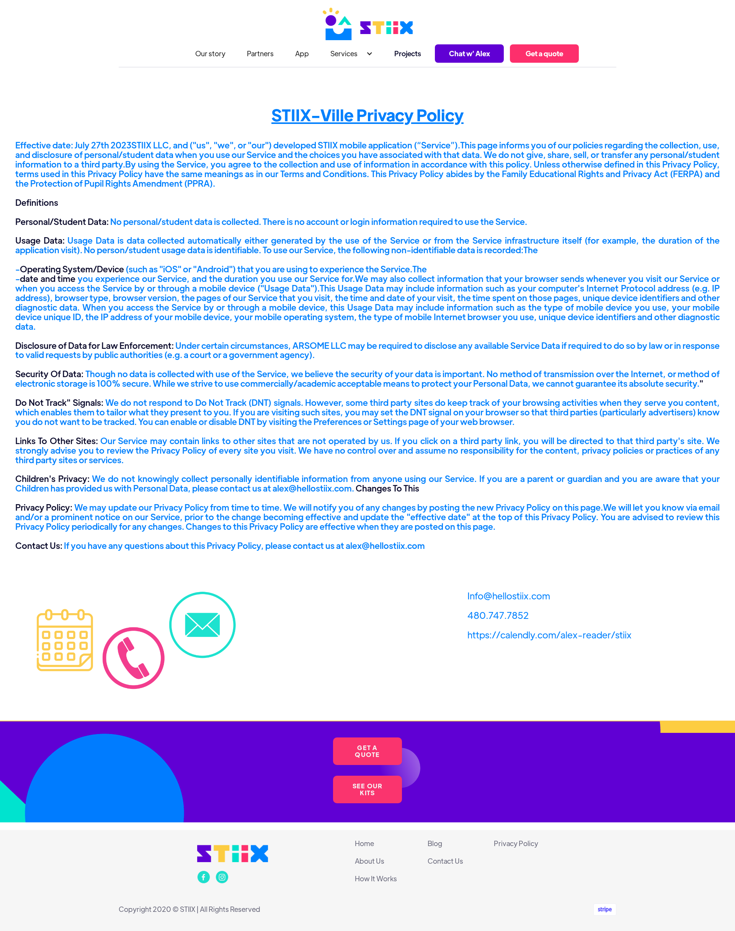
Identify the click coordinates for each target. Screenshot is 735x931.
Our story (210, 53)
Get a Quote (367, 751)
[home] (367, 24)
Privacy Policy (516, 843)
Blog (435, 843)
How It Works (376, 878)
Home (364, 843)
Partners (260, 53)
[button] (352, 53)
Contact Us (445, 861)
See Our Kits (368, 789)
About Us (369, 861)
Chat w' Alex (469, 53)
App (302, 53)
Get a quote (544, 53)
